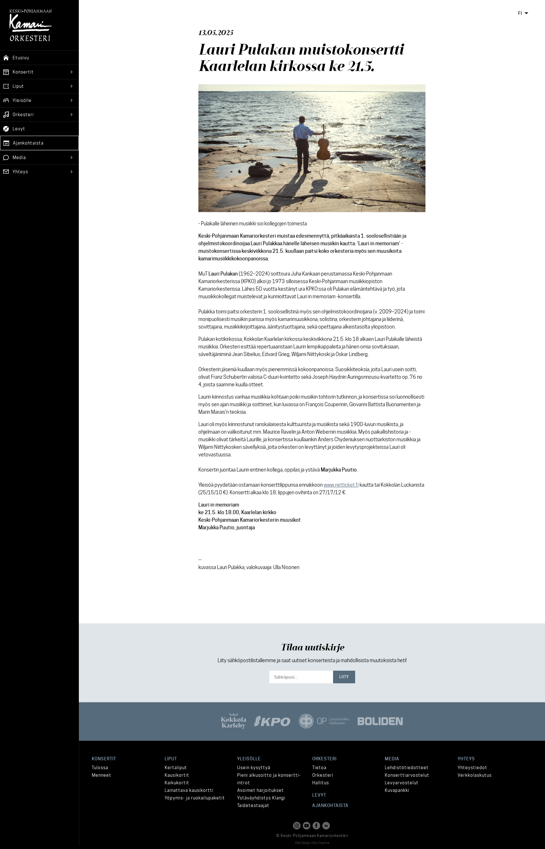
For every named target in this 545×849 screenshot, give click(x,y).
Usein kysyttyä (253, 767)
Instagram (297, 825)
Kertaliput (176, 767)
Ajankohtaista (330, 805)
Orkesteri (324, 758)
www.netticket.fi (341, 485)
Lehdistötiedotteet (407, 767)
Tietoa (319, 767)
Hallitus (320, 782)
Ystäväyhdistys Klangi (261, 797)
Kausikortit (177, 775)
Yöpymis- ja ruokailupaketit (195, 797)
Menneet (101, 775)
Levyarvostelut (402, 782)
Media (392, 758)
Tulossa (100, 767)
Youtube (307, 825)
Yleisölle (249, 758)
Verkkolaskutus (475, 775)
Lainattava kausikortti (189, 790)
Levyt (319, 795)
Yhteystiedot (472, 767)
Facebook (317, 825)
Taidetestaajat (253, 805)
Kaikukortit (177, 782)
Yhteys (466, 758)
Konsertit (104, 758)
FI (520, 13)
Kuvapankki (397, 790)
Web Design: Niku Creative (312, 843)
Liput (171, 758)
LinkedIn (326, 825)
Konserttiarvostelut (407, 775)
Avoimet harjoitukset (260, 790)
